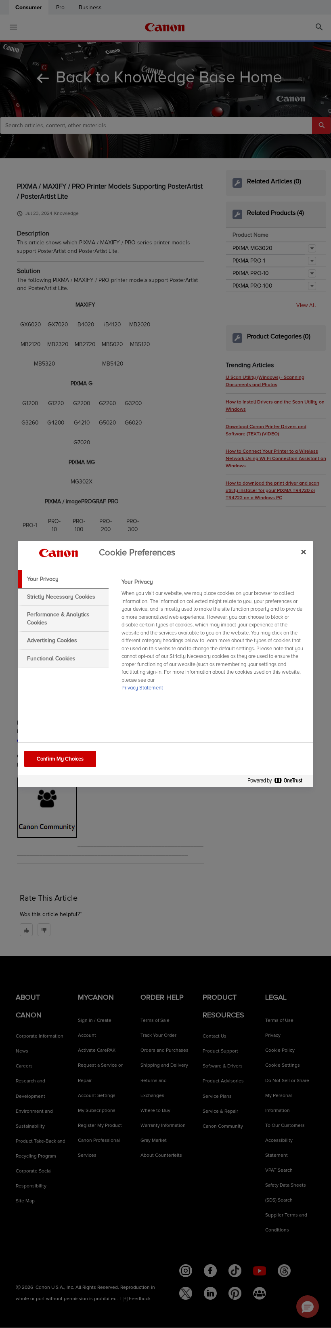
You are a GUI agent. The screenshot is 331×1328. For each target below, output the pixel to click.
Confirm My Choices (60, 759)
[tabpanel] (213, 637)
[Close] (303, 552)
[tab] (63, 579)
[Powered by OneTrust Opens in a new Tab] (278, 782)
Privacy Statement (142, 688)
